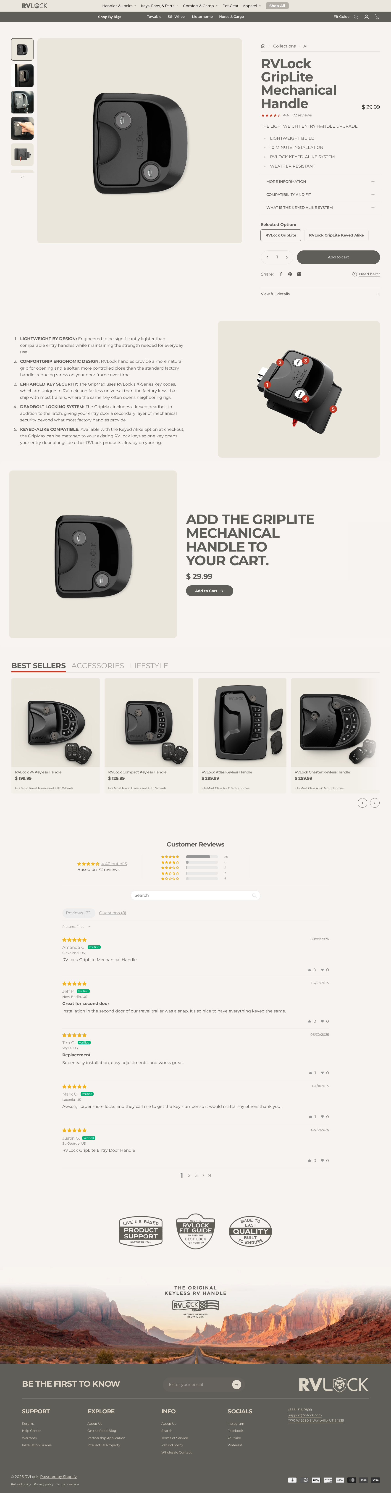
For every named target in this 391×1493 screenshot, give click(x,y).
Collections (284, 46)
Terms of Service (174, 1438)
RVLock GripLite (280, 235)
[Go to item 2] (22, 75)
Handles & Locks (117, 6)
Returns (28, 1424)
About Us (94, 1424)
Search (166, 1431)
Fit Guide (341, 16)
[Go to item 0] (22, 49)
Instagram (236, 1424)
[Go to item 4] (22, 128)
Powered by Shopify (58, 1477)
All (306, 46)
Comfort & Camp (198, 6)
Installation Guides (37, 1445)
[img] (74, 939)
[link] (316, 1420)
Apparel (250, 6)
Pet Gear (230, 6)
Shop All (277, 6)
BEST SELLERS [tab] (38, 665)
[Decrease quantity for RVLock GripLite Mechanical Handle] (266, 257)
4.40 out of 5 (114, 863)
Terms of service (67, 1484)
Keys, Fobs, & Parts (157, 6)
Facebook (235, 1431)
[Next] (230, 151)
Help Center (31, 1431)
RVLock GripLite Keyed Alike (336, 235)
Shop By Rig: (109, 17)
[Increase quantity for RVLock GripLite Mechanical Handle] (288, 257)
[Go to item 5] (22, 154)
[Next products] (375, 803)
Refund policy (172, 1445)
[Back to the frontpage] (263, 46)
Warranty (29, 1438)
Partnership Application (106, 1438)
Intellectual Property (103, 1445)
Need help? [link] (369, 274)
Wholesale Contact (176, 1452)
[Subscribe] (236, 1384)
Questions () (112, 912)
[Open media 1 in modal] (139, 140)
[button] (170, 856)
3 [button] (196, 1175)
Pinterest (235, 1445)
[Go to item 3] (22, 102)
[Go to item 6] (22, 181)
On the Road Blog (101, 1431)
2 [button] (189, 1175)
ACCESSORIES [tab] (97, 665)
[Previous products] (362, 803)
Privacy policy (43, 1484)
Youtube (234, 1438)
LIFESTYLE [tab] (149, 665)
